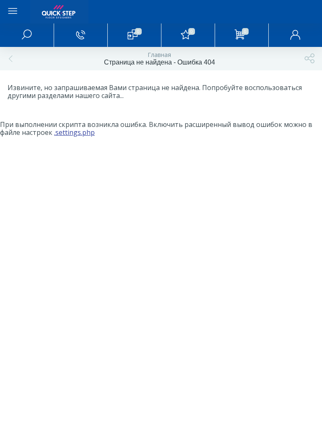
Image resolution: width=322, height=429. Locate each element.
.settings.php (74, 132)
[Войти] (295, 35)
